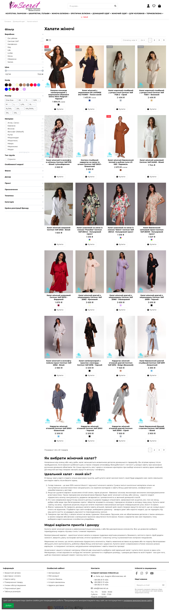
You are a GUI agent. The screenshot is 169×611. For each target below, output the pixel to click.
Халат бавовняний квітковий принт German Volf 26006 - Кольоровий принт (152, 231)
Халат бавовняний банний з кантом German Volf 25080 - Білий (152, 428)
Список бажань (55, 579)
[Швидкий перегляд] (71, 53)
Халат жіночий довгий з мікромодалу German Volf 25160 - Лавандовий (121, 297)
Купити (60, 109)
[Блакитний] (89, 172)
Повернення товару (13, 582)
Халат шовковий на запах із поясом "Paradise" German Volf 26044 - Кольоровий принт (90, 231)
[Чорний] (58, 104)
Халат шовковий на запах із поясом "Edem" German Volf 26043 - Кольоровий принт (121, 230)
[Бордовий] (58, 305)
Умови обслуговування (15, 585)
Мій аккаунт (53, 576)
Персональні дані (12, 588)
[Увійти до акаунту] (148, 6)
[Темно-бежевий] (20, 84)
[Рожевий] (35, 84)
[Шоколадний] (10, 84)
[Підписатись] (163, 585)
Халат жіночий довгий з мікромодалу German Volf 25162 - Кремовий (90, 297)
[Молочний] (17, 84)
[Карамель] (120, 170)
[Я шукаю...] (115, 6)
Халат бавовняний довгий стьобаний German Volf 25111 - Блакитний (152, 363)
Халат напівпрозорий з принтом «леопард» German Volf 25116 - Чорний (89, 363)
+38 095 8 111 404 (101, 580)
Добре (9, 605)
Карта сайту (9, 579)
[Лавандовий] (120, 305)
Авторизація (54, 573)
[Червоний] (31, 84)
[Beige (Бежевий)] (120, 371)
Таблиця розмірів (12, 591)
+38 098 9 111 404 (101, 582)
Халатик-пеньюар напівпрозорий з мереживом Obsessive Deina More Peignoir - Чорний (58, 94)
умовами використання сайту (138, 600)
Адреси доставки (56, 585)
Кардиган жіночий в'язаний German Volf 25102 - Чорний (89, 428)
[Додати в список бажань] (71, 49)
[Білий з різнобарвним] (58, 170)
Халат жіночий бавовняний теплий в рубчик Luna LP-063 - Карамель (121, 162)
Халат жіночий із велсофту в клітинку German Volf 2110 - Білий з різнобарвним (59, 162)
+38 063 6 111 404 (101, 585)
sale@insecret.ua (101, 588)
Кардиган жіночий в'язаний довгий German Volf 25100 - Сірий (121, 428)
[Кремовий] (89, 305)
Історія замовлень (56, 582)
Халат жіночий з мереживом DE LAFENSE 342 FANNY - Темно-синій (89, 92)
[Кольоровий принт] (89, 240)
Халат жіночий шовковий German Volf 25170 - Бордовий (59, 297)
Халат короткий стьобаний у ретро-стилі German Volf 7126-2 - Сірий (120, 92)
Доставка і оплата (12, 576)
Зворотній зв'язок (12, 573)
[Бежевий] (151, 100)
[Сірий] (120, 100)
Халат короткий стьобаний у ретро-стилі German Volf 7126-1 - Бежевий (151, 92)
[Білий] (151, 168)
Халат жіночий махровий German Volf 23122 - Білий (58, 229)
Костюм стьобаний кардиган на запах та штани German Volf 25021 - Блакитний (90, 163)
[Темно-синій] (89, 100)
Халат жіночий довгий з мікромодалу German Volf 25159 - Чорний (152, 297)
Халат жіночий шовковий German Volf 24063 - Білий (152, 161)
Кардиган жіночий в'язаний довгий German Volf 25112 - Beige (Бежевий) (120, 363)
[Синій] (6, 89)
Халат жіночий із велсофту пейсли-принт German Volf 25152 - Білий (58, 363)
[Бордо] (13, 89)
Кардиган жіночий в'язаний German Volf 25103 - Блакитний (58, 428)
